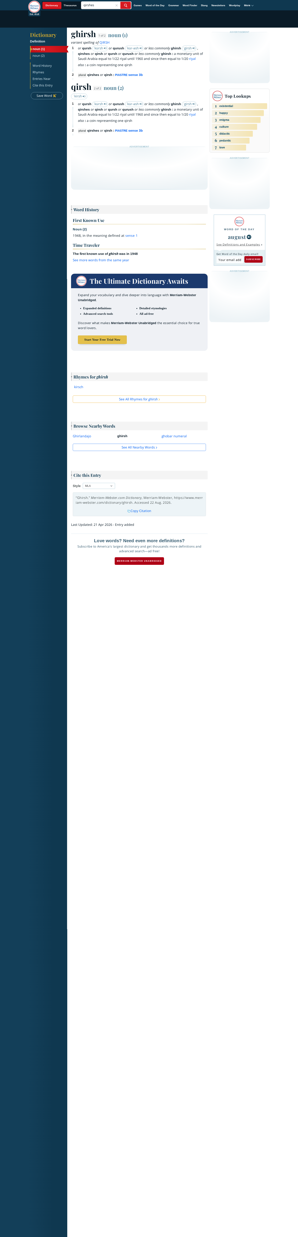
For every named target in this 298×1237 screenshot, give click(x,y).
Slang (204, 5)
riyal (192, 58)
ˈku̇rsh (98, 48)
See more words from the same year (101, 260)
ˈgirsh (188, 48)
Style (77, 486)
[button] (248, 5)
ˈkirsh (78, 96)
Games (138, 5)
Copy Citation (141, 511)
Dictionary (43, 34)
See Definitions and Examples (238, 244)
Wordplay (234, 5)
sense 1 (131, 235)
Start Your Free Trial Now (102, 339)
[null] (249, 237)
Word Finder (190, 5)
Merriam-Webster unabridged (139, 561)
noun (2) (114, 87)
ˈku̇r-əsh (133, 48)
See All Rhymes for (138, 399)
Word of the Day (155, 5)
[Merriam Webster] (239, 221)
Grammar (173, 5)
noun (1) (118, 34)
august (237, 236)
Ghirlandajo (82, 436)
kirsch (78, 387)
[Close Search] (116, 5)
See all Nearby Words (138, 447)
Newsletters (218, 5)
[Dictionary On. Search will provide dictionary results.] (61, 5)
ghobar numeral (174, 436)
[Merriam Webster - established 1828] (34, 4)
